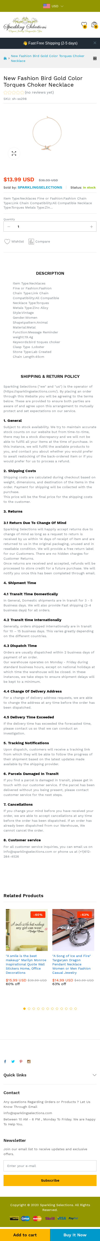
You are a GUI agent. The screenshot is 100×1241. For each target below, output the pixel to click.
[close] (95, 43)
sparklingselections (40, 187)
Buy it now (75, 1234)
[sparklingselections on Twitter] (13, 1062)
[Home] (5, 58)
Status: (76, 187)
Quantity (9, 219)
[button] (28, 93)
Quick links (15, 1074)
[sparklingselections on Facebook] (5, 1062)
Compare (42, 241)
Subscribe (50, 1180)
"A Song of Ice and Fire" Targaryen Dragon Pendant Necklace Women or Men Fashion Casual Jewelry (71, 964)
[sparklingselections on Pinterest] (21, 1062)
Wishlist (17, 241)
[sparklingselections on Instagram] (28, 1062)
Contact (11, 1092)
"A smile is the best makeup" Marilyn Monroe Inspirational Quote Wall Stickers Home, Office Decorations (26, 964)
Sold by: (10, 187)
